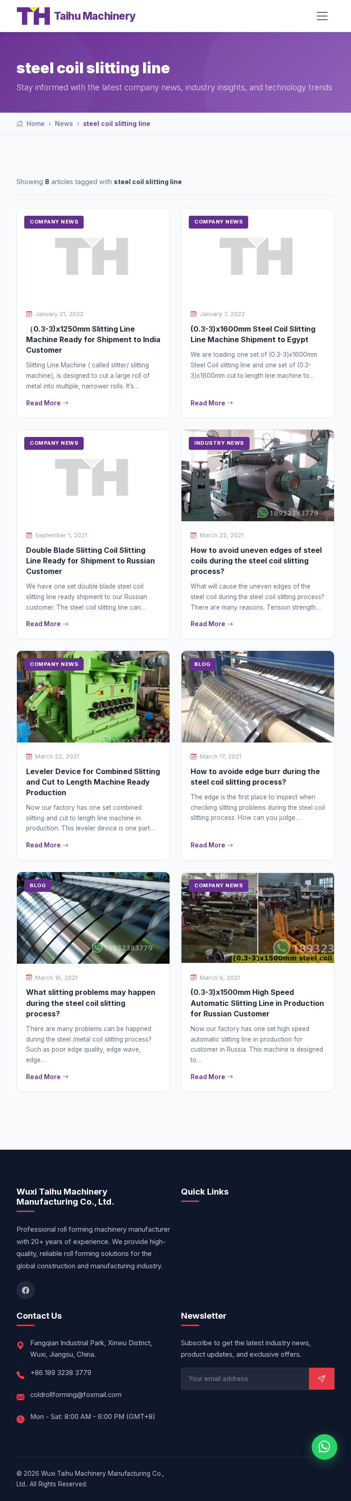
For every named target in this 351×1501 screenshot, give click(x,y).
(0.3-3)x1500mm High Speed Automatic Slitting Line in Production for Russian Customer (257, 1003)
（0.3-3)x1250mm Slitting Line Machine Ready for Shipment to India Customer (93, 339)
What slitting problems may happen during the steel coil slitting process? (90, 1003)
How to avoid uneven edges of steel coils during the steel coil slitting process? (256, 561)
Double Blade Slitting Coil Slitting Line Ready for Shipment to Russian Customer (90, 561)
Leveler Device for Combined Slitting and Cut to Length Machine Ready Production (93, 782)
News (64, 123)
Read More (43, 403)
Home (35, 123)
